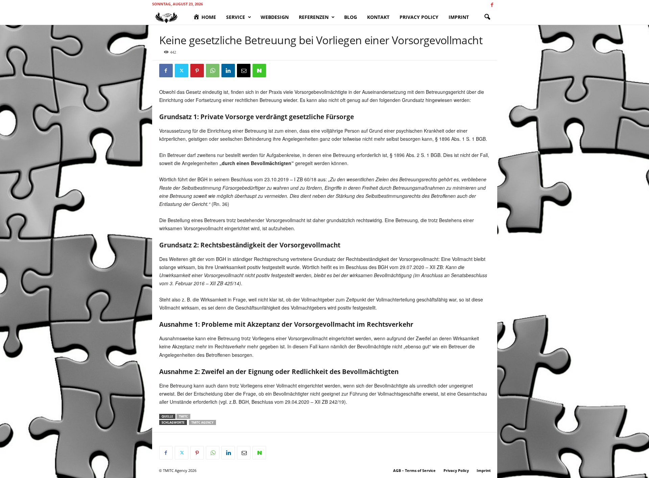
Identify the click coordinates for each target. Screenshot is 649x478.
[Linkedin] (228, 70)
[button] (487, 17)
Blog (350, 17)
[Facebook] (492, 5)
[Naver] (259, 70)
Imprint (459, 17)
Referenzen (314, 17)
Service (235, 17)
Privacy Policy (419, 17)
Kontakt (378, 17)
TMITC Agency (202, 422)
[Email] (243, 70)
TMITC (183, 416)
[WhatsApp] (212, 70)
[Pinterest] (197, 70)
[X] (181, 70)
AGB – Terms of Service (414, 470)
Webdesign (275, 17)
